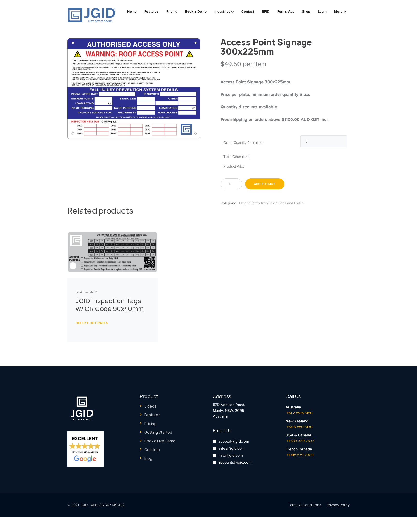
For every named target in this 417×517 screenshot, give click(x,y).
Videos (150, 406)
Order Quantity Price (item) (243, 143)
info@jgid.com (231, 455)
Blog (148, 458)
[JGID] (91, 15)
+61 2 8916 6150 (299, 413)
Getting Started (158, 432)
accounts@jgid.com (235, 462)
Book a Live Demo (159, 441)
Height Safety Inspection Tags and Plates (271, 203)
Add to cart (265, 184)
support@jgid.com (234, 441)
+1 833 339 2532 (300, 441)
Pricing (150, 423)
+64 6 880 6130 (299, 427)
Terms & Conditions (304, 504)
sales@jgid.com (232, 448)
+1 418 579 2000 (300, 455)
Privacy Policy (338, 504)
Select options (90, 323)
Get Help (152, 449)
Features (152, 415)
